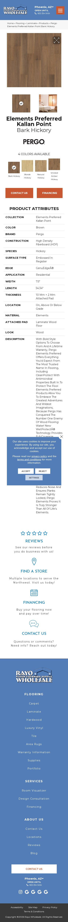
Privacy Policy (49, 907)
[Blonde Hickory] (27, 166)
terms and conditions (29, 459)
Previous (5, 101)
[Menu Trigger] (60, 10)
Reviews (34, 845)
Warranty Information (34, 752)
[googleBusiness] (27, 892)
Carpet (34, 703)
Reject (43, 471)
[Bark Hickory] (14, 167)
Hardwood (34, 719)
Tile (34, 736)
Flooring (20, 23)
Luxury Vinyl (34, 728)
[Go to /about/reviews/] (34, 543)
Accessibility (17, 907)
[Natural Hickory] (41, 166)
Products (43, 23)
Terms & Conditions (34, 911)
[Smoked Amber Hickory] (54, 164)
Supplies (34, 760)
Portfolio (34, 768)
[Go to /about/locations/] (34, 572)
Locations (34, 837)
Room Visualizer (34, 790)
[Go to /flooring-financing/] (34, 603)
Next (62, 101)
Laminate (32, 23)
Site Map (32, 907)
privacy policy (39, 456)
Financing (49, 192)
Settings (34, 477)
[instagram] (20, 892)
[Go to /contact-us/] (34, 635)
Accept (26, 471)
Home (10, 23)
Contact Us (19, 192)
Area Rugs (34, 744)
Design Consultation (34, 798)
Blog (34, 853)
